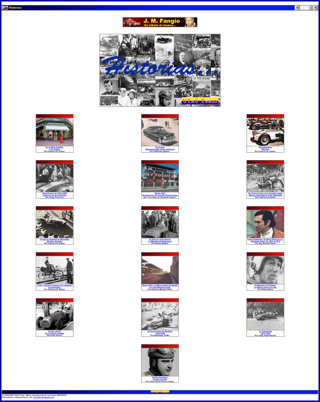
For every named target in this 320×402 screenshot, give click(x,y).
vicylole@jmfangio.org (43, 397)
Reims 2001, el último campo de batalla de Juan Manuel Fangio (160, 286)
